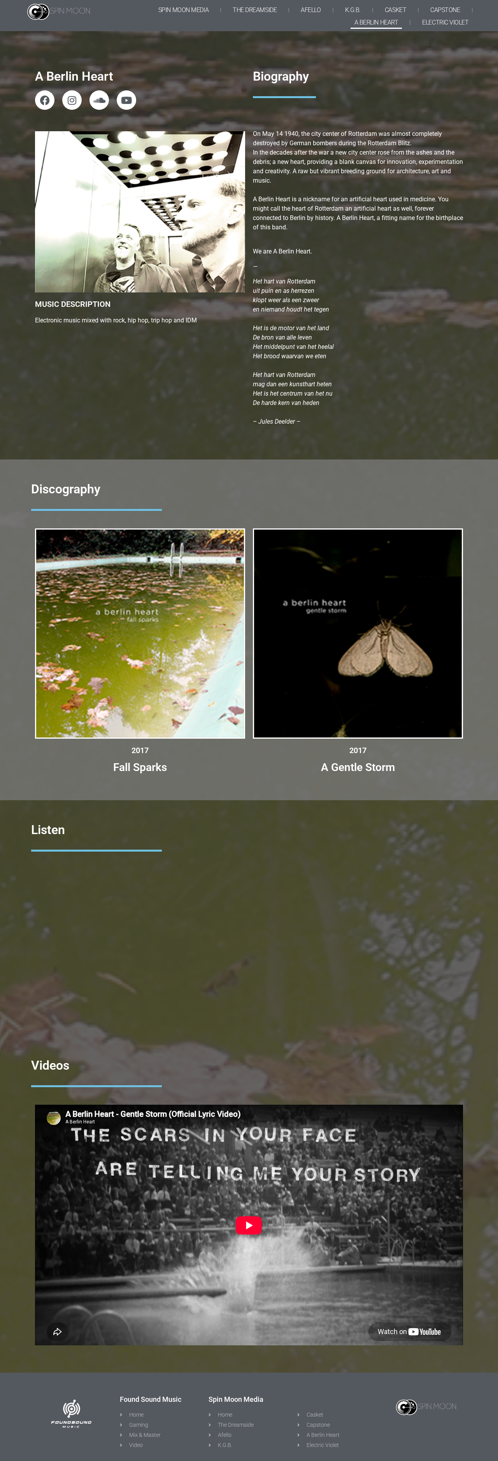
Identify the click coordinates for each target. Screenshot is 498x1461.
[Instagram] (72, 100)
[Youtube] (126, 100)
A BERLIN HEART (376, 22)
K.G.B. (353, 10)
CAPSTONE (445, 10)
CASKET (395, 10)
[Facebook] (44, 100)
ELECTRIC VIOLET (445, 22)
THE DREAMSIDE (255, 10)
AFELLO (311, 10)
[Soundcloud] (99, 100)
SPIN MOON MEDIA (183, 10)
